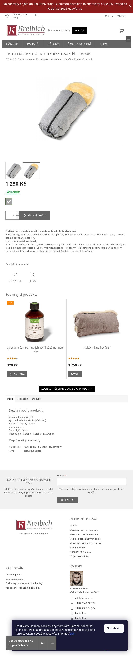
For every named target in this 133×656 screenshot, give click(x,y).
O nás (73, 525)
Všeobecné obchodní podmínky (22, 587)
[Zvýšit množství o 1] (17, 213)
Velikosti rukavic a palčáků (84, 530)
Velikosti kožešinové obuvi (84, 534)
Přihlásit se (67, 499)
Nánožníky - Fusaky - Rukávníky (43, 446)
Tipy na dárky (77, 547)
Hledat (79, 30)
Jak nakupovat (13, 574)
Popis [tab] (10, 398)
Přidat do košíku (37, 215)
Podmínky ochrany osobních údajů (24, 583)
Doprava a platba (14, 579)
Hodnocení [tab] (23, 398)
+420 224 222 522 (85, 603)
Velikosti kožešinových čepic (85, 538)
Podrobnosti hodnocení (48, 59)
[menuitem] (12, 44)
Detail (75, 374)
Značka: (78, 59)
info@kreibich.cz (84, 597)
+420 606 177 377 (85, 608)
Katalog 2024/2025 (80, 551)
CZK (107, 16)
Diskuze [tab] (36, 398)
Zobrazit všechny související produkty (66, 388)
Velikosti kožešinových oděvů (86, 543)
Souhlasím (114, 628)
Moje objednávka (79, 556)
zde (72, 633)
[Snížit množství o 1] (17, 217)
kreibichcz (80, 613)
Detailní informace (15, 264)
